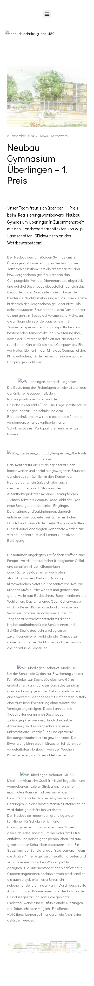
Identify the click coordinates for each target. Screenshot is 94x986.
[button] (47, 14)
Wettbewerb (58, 135)
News (44, 135)
